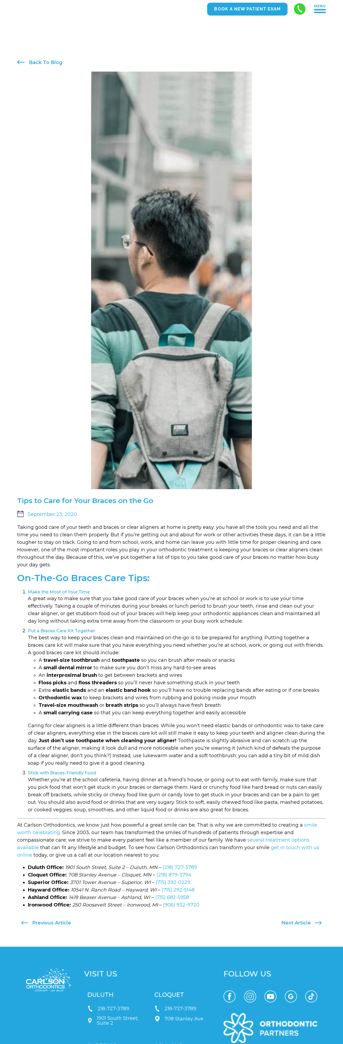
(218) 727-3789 (180, 867)
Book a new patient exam (247, 9)
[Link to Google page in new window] (291, 996)
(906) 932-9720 (181, 905)
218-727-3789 (113, 1008)
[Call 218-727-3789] (299, 9)
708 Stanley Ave (184, 1018)
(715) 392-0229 (173, 882)
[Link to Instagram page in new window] (250, 996)
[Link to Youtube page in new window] (270, 996)
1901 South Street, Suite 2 (118, 1021)
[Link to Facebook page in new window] (229, 996)
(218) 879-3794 (173, 875)
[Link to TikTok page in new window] (311, 996)
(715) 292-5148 (178, 890)
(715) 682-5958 (172, 897)
